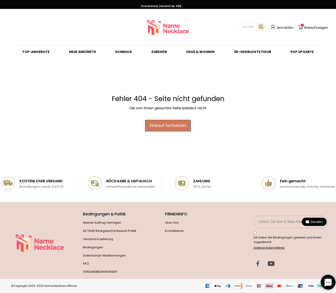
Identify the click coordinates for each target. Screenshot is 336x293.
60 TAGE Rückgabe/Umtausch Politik (109, 231)
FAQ (86, 263)
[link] (123, 52)
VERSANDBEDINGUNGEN (100, 271)
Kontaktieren (174, 231)
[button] (252, 27)
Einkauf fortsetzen (168, 125)
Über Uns (172, 222)
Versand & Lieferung (98, 239)
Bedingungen (93, 247)
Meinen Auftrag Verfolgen (102, 222)
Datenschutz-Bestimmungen (104, 255)
